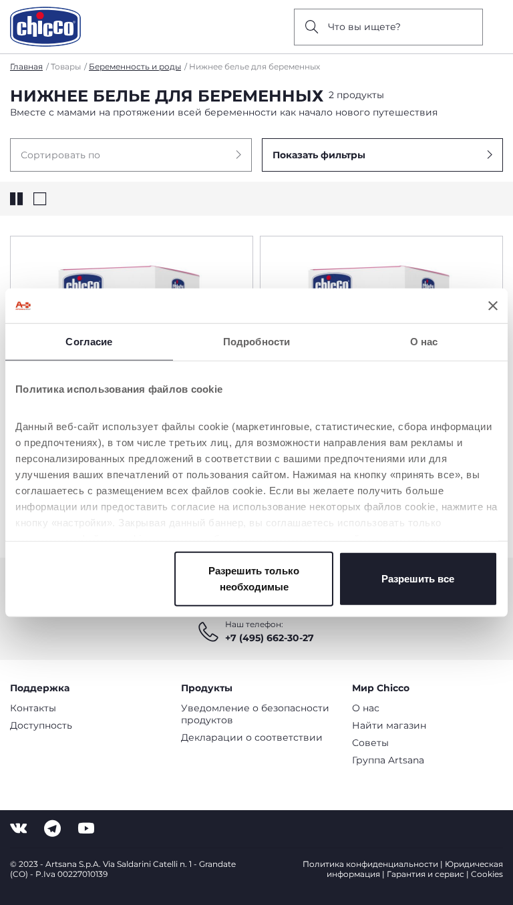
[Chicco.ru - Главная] (45, 27)
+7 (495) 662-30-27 (269, 638)
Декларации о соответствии (252, 737)
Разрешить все (417, 578)
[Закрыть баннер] (493, 306)
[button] (131, 155)
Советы (370, 743)
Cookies (487, 874)
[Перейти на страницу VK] (18, 828)
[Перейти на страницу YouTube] (86, 828)
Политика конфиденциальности (370, 864)
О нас (365, 708)
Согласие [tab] (88, 341)
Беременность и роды (135, 66)
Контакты (33, 708)
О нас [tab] (424, 341)
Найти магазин (389, 725)
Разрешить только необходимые (253, 578)
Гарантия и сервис (425, 874)
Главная (26, 66)
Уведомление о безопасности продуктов (255, 714)
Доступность (41, 725)
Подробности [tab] (256, 341)
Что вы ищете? (364, 27)
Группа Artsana (388, 760)
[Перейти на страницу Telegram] (52, 828)
